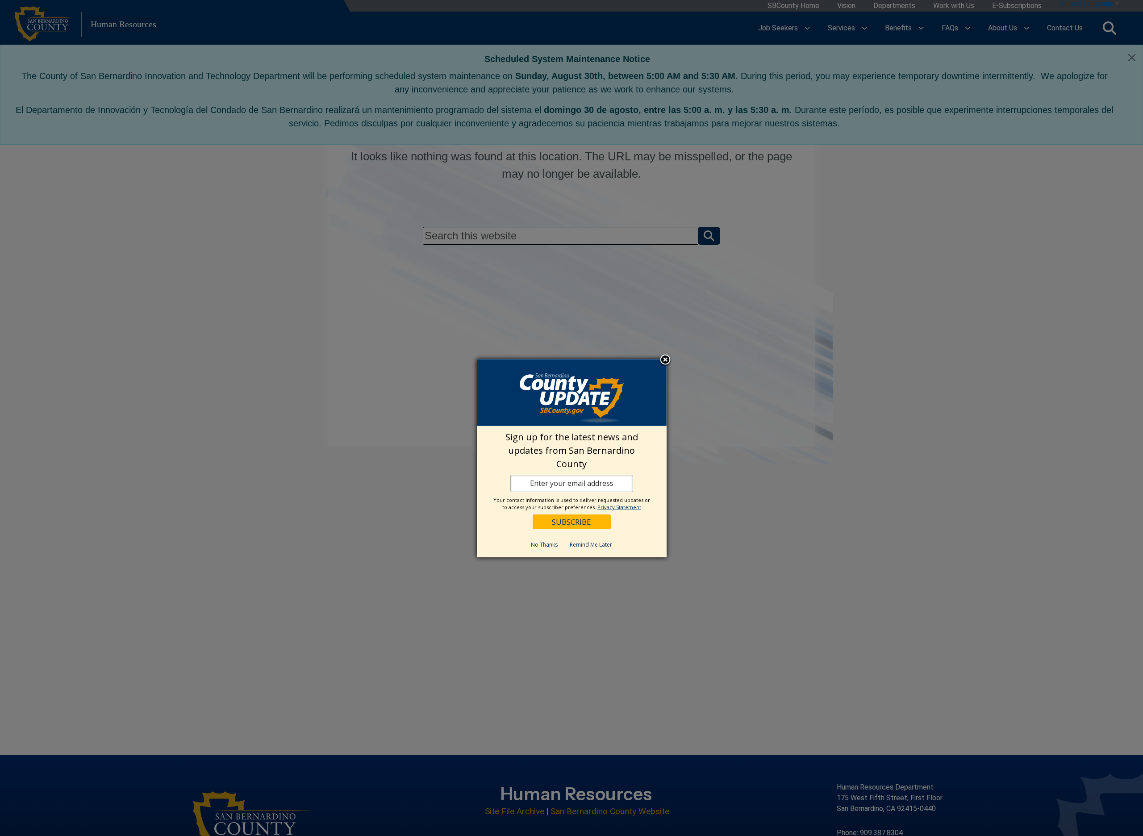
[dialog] (572, 458)
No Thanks (544, 544)
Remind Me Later (591, 544)
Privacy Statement (619, 507)
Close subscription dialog (665, 360)
